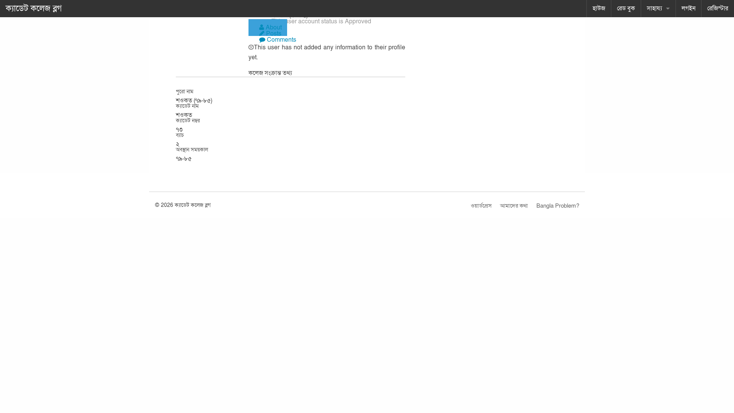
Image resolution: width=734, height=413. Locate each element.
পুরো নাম (184, 91)
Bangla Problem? (557, 206)
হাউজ (599, 8)
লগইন (688, 8)
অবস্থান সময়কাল (192, 150)
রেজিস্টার (717, 8)
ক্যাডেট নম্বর (188, 121)
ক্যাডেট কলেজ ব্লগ (34, 8)
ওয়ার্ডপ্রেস (481, 206)
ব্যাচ (180, 135)
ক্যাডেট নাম (187, 106)
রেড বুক (626, 8)
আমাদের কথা (514, 206)
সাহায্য (654, 8)
